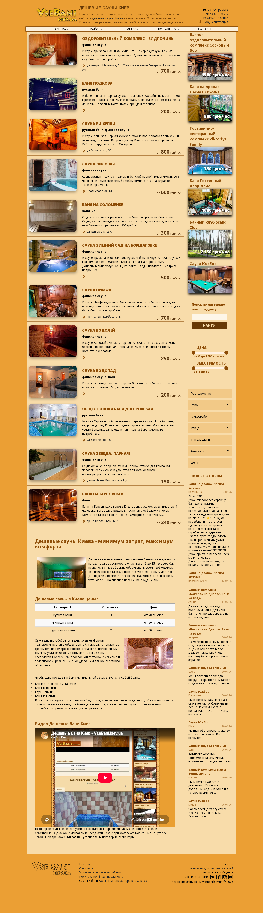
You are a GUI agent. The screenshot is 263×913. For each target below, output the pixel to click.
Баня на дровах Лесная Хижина (206, 486)
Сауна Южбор (203, 263)
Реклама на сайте (215, 18)
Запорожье (128, 881)
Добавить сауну (217, 14)
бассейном (61, 657)
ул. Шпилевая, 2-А (99, 231)
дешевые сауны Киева (107, 18)
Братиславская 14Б (100, 191)
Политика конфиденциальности (101, 876)
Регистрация (219, 22)
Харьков (104, 881)
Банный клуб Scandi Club (207, 668)
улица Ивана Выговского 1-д (107, 480)
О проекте (220, 10)
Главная (85, 864)
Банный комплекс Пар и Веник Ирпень (207, 771)
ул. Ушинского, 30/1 (100, 150)
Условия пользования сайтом (100, 872)
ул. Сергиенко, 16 (99, 440)
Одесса (142, 881)
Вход (206, 22)
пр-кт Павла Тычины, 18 (103, 521)
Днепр (115, 881)
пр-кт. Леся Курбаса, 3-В (104, 316)
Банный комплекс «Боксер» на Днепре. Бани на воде (208, 594)
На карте (205, 29)
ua (209, 10)
